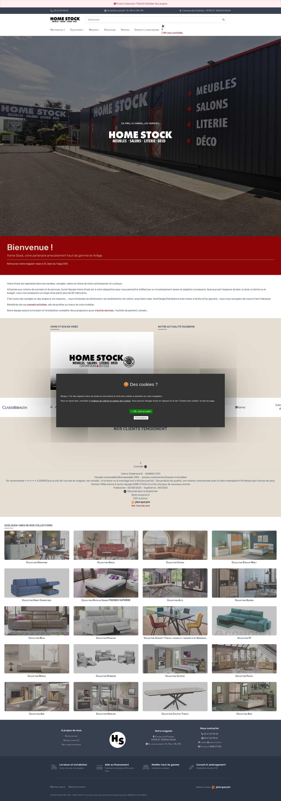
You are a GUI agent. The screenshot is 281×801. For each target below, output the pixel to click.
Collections (76, 29)
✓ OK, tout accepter (141, 411)
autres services (105, 310)
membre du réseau (203, 787)
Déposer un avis (70, 740)
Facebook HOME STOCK (210, 746)
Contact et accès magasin (146, 29)
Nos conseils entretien (71, 744)
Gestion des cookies (77, 787)
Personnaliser (141, 418)
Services (125, 29)
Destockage (110, 29)
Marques (93, 29)
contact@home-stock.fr (210, 742)
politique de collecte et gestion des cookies (111, 401)
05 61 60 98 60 (61, 10)
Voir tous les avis (140, 505)
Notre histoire (71, 736)
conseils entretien (37, 304)
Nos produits (56, 29)
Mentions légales (57, 787)
